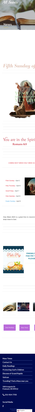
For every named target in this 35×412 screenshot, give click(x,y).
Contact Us (7, 362)
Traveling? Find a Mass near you (15, 381)
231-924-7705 (10, 395)
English (22, 410)
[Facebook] (3, 406)
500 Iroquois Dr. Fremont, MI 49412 (10, 388)
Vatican (6, 377)
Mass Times (7, 358)
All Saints (16, 409)
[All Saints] (10, 4)
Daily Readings (9, 366)
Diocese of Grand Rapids (13, 373)
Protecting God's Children (13, 370)
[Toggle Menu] (31, 2)
